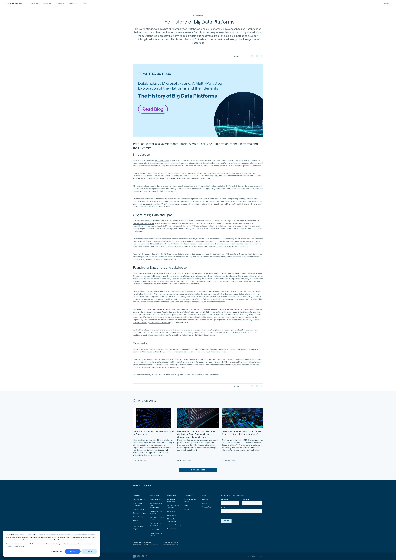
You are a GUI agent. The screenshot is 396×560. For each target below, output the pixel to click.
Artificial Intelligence (140, 517)
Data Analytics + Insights (138, 528)
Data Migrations (138, 509)
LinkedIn (252, 56)
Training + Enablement (137, 522)
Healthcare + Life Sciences (156, 512)
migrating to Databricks (159, 322)
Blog (186, 505)
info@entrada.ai (172, 544)
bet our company (162, 160)
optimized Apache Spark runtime (167, 312)
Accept (72, 551)
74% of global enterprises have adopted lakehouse (175, 294)
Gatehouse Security (174, 525)
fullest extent (177, 166)
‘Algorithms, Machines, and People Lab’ (150, 226)
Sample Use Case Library (190, 500)
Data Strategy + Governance (138, 504)
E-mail (257, 56)
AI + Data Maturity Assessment (173, 506)
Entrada (13, 3)
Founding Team (207, 507)
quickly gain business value (242, 163)
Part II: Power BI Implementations (205, 375)
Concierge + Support (140, 513)
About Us (205, 499)
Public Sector (154, 529)
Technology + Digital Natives (157, 518)
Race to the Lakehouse (171, 500)
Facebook (247, 56)
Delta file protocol (187, 281)
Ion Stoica (196, 228)
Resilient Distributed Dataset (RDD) (148, 244)
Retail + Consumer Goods (156, 534)
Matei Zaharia (172, 239)
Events (186, 509)
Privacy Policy (250, 556)
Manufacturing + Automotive (155, 524)
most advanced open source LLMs (158, 299)
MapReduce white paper (143, 223)
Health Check (171, 529)
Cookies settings (56, 551)
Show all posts (198, 470)
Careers (204, 503)
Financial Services (156, 499)
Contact (386, 3)
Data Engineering (139, 499)
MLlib (148, 257)
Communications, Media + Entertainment (156, 505)
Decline (89, 551)
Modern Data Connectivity (171, 520)
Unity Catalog (171, 511)
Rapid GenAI (171, 515)
